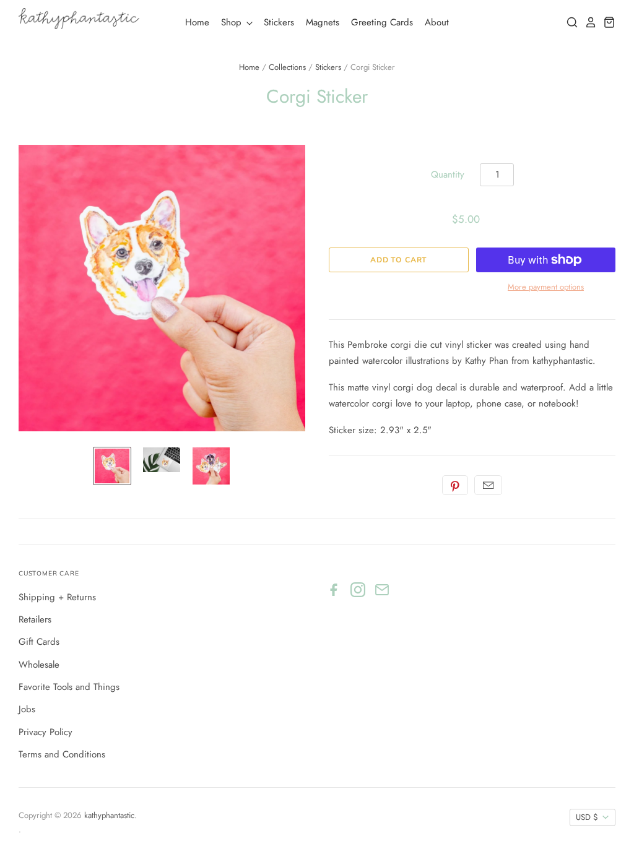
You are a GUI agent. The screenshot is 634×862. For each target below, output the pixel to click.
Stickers (279, 22)
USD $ (587, 817)
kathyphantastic (109, 815)
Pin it (455, 485)
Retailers (35, 619)
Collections (287, 67)
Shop (233, 22)
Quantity (447, 174)
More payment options (546, 287)
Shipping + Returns (57, 597)
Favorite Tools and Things (69, 687)
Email (488, 485)
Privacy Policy (45, 732)
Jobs (27, 709)
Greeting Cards (382, 22)
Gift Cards (39, 642)
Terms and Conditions (62, 754)
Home (197, 22)
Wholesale (39, 664)
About (437, 22)
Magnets (322, 22)
